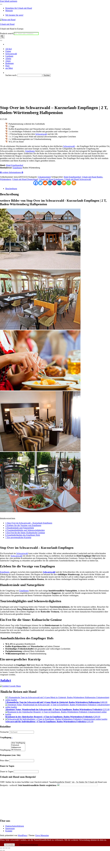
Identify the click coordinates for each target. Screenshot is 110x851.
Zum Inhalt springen (8, 1)
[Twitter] (40, 183)
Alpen (8, 61)
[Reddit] (45, 183)
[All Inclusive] (18, 750)
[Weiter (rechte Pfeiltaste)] (4, 850)
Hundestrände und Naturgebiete (19, 528)
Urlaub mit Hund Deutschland (18, 101)
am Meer (9, 68)
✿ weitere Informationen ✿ (11, 172)
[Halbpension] (18, 747)
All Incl (8, 49)
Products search (7, 33)
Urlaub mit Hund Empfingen (17, 96)
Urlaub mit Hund (7, 24)
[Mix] (64, 183)
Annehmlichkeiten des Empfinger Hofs (22, 535)
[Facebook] (35, 183)
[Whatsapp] (68, 183)
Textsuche (4, 732)
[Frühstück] (18, 745)
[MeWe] (59, 183)
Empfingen (30, 151)
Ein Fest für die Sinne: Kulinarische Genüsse (25, 532)
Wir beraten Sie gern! (14, 15)
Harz (7, 66)
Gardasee (9, 56)
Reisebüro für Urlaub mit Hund (18, 8)
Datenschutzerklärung (14, 826)
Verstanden (9, 845)
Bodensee (9, 63)
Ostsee (8, 51)
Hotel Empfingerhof (13, 94)
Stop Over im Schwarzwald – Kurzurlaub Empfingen (28, 523)
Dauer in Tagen (6, 771)
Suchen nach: (11, 75)
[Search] (2, 37)
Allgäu (8, 58)
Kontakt (8, 831)
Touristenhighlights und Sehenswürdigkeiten (25, 530)
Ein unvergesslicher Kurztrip (18, 537)
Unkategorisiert (44, 177)
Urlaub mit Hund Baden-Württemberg (21, 99)
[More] (74, 183)
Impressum (10, 828)
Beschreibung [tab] (11, 188)
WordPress (22, 835)
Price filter (4, 760)
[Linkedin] (49, 183)
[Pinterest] (54, 183)
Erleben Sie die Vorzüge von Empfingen (23, 525)
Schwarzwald (11, 54)
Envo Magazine (42, 835)
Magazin (9, 10)
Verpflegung (5, 750)
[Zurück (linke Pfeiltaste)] (1, 850)
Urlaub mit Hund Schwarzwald (18, 91)
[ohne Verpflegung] (18, 743)
